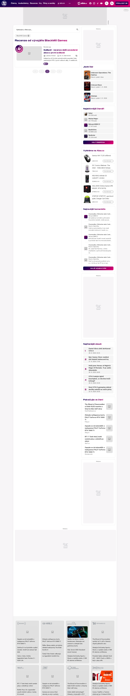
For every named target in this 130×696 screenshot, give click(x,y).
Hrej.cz (87, 422)
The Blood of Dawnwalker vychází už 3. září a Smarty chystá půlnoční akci (101, 641)
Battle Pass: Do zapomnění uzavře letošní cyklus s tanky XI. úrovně (26, 692)
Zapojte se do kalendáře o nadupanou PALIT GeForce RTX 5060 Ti (95, 428)
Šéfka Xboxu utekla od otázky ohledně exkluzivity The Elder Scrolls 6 (52, 648)
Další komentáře (98, 268)
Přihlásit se (122, 3)
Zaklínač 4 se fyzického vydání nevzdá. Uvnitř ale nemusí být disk (27, 650)
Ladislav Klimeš (51, 55)
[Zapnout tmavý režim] (112, 3)
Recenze (46, 47)
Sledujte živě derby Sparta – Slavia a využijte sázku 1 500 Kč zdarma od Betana (77, 658)
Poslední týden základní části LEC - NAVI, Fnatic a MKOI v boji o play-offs (102, 658)
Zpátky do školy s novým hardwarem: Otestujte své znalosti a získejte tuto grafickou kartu (75, 642)
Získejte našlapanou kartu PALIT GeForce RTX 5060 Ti (95, 417)
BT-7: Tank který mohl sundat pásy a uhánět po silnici (94, 439)
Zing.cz (87, 432)
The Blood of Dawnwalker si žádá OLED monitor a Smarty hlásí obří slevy (95, 407)
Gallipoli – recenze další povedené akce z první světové (61, 51)
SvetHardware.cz (90, 411)
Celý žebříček (98, 142)
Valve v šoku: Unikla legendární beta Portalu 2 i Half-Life (26, 658)
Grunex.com (89, 454)
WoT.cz (87, 443)
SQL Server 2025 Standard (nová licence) (76, 651)
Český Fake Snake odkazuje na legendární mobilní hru (51, 655)
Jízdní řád (88, 67)
